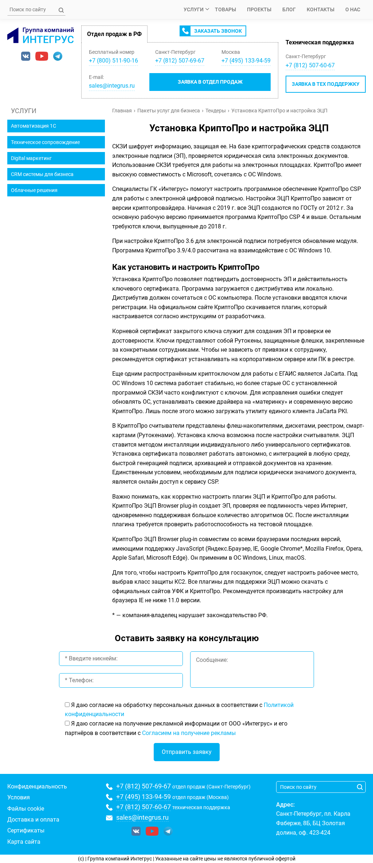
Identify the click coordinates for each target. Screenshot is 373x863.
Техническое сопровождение (45, 142)
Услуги (194, 9)
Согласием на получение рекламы (189, 733)
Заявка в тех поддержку (326, 84)
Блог (289, 9)
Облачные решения (34, 190)
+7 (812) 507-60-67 (310, 65)
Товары (225, 9)
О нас (352, 9)
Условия (18, 797)
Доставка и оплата (33, 819)
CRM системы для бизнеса (42, 174)
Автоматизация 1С (33, 126)
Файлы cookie (25, 808)
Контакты (320, 9)
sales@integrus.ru (112, 85)
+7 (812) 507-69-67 (143, 786)
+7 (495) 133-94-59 (143, 796)
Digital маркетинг (31, 158)
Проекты (259, 9)
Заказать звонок (218, 31)
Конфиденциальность (37, 786)
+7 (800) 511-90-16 (113, 60)
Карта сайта (23, 841)
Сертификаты (25, 830)
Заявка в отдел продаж (210, 82)
